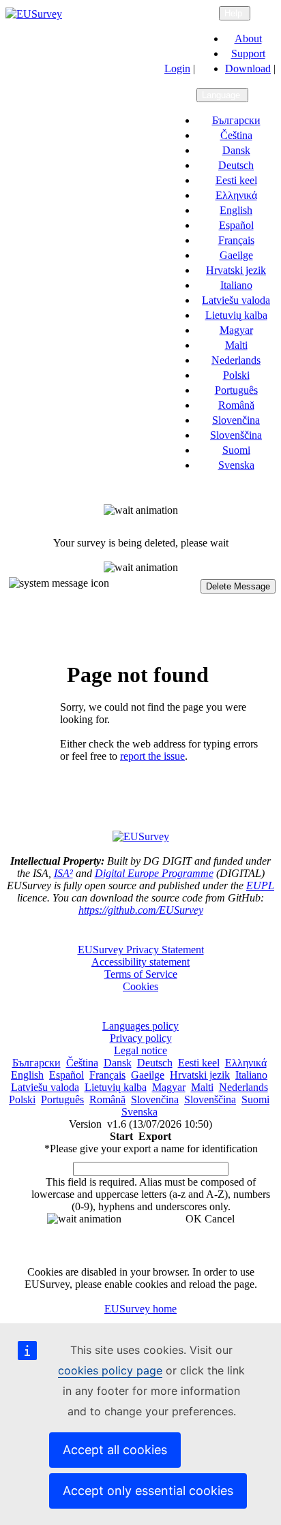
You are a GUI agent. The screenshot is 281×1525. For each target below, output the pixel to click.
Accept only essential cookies (148, 1490)
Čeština (236, 135)
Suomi (236, 450)
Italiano (236, 285)
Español (236, 225)
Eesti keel (236, 180)
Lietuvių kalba (236, 315)
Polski (236, 375)
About (248, 38)
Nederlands (236, 360)
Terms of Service (140, 974)
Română (236, 405)
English (236, 210)
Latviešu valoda (236, 300)
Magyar (236, 330)
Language (222, 95)
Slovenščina (236, 435)
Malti (236, 345)
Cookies (140, 986)
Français (236, 240)
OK (194, 1218)
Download (248, 68)
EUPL (260, 885)
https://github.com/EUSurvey (140, 910)
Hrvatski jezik (236, 270)
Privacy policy (141, 1038)
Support (248, 53)
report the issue (152, 756)
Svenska (236, 465)
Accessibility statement (140, 962)
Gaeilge (236, 255)
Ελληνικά (236, 195)
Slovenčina (236, 420)
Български (236, 120)
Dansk (236, 150)
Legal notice (140, 1050)
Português (236, 390)
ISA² (63, 873)
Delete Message (238, 586)
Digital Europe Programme (154, 873)
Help (234, 13)
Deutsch (236, 165)
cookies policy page (110, 1370)
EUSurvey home (140, 1308)
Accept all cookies (115, 1450)
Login (177, 68)
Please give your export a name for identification (151, 1148)
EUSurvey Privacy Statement (141, 949)
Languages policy (140, 1026)
